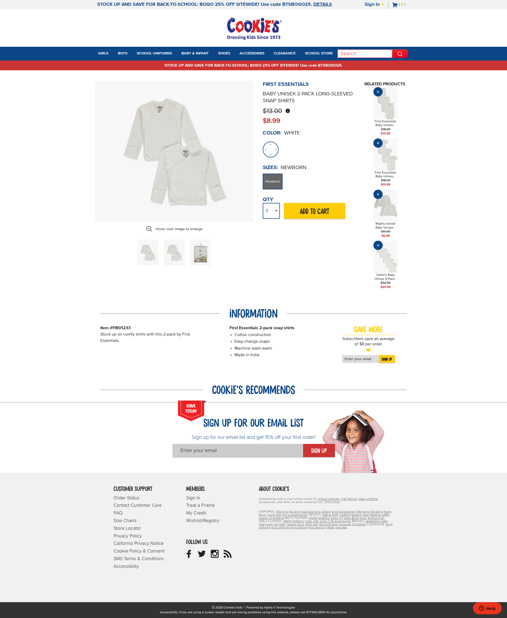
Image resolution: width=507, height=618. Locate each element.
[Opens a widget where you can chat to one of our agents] (487, 608)
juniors (326, 511)
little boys (363, 511)
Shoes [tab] (224, 53)
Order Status (126, 498)
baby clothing (368, 499)
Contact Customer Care (138, 505)
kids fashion (349, 499)
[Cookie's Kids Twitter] (202, 556)
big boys (377, 511)
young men (273, 515)
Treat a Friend (200, 505)
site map (341, 527)
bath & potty (330, 515)
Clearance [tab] (284, 53)
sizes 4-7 (337, 518)
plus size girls (311, 511)
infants (313, 518)
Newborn (272, 181)
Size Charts (125, 520)
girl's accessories (343, 511)
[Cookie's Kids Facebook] (189, 556)
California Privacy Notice (139, 543)
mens (363, 518)
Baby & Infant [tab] (195, 53)
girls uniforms (280, 527)
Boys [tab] (122, 53)
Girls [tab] (103, 53)
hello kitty (311, 524)
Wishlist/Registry (202, 520)
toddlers (324, 518)
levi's (300, 524)
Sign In (373, 4)
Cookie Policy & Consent (139, 551)
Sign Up (387, 359)
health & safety (380, 515)
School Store (319, 53)
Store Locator (127, 528)
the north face (328, 524)
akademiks (372, 521)
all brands (359, 524)
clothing (345, 515)
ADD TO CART (314, 212)
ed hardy (280, 524)
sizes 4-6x (312, 521)
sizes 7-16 (327, 521)
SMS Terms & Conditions (139, 558)
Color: (272, 133)
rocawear (345, 524)
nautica (292, 524)
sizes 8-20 (351, 518)
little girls (282, 511)
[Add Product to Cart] (378, 91)
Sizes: (270, 167)
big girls (295, 511)
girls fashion (317, 527)
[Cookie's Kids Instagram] (215, 556)
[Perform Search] (400, 53)
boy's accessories (294, 515)
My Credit (196, 513)
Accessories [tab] (252, 53)
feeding (356, 515)
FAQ (118, 513)
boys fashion (299, 527)
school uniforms (329, 499)
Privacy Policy (128, 536)
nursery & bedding (271, 518)
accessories (376, 518)
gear (366, 515)
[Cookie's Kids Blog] (228, 556)
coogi (269, 524)
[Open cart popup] (408, 5)
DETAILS (322, 4)
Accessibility (126, 566)
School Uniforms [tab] (154, 53)
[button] (113, 54)
